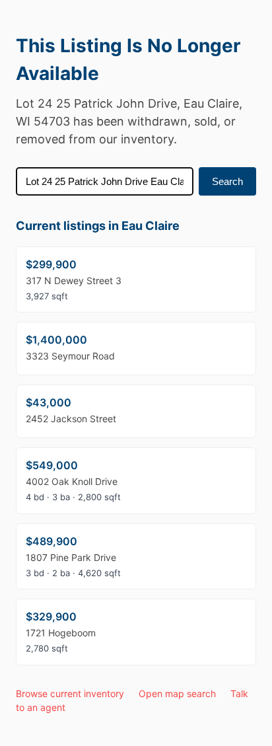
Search (227, 181)
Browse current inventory (70, 693)
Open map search (177, 693)
